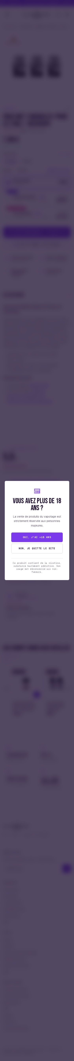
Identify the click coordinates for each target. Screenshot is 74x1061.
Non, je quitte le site (37, 548)
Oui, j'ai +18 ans (37, 537)
